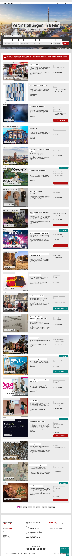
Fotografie (6, 83)
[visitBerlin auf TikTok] (41, 549)
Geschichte (56, 150)
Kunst (5, 168)
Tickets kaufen (61, 224)
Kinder (63, 297)
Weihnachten (56, 491)
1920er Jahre (56, 466)
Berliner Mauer (56, 65)
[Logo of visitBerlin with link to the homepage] (8, 3)
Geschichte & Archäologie (10, 63)
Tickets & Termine (60, 120)
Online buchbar (57, 43)
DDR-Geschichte (63, 65)
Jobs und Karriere (6, 534)
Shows (5, 104)
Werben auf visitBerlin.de (8, 537)
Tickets (31, 533)
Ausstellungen (7, 147)
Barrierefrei (56, 171)
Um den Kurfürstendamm (58, 490)
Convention (5, 535)
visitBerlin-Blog (52, 522)
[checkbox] (7, 40)
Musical (5, 484)
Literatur (59, 255)
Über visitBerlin (6, 531)
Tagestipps (7, 35)
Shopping (55, 361)
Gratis (55, 67)
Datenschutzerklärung (14, 553)
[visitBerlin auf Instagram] (38, 549)
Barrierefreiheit (24, 553)
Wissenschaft (63, 213)
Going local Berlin (57, 107)
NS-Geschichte (56, 192)
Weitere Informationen (61, 308)
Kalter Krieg (56, 382)
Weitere (67, 39)
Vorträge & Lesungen (9, 273)
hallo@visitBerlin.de (8, 524)
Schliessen (68, 548)
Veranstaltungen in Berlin (36, 25)
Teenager (59, 109)
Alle (2, 35)
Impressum (6, 553)
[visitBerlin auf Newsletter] (44, 549)
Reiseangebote (33, 532)
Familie (5, 357)
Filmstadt (55, 255)
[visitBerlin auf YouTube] (34, 549)
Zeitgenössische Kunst (58, 110)
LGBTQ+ (55, 109)
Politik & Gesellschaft (61, 67)
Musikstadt (59, 319)
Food (55, 234)
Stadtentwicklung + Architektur (59, 403)
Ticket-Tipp (64, 426)
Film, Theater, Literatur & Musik (12, 315)
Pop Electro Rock (8, 231)
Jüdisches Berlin (62, 466)
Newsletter (9, 528)
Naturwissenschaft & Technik (11, 126)
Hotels (38, 532)
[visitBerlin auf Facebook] (27, 549)
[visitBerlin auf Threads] (31, 549)
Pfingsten (61, 173)
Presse (4, 532)
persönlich (32, 528)
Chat (68, 554)
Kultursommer (56, 173)
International (63, 107)
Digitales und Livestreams (58, 424)
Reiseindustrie (6, 536)
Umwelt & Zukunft (57, 213)
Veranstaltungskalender (36, 30)
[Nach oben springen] (68, 518)
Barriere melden (32, 553)
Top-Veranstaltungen (16, 35)
